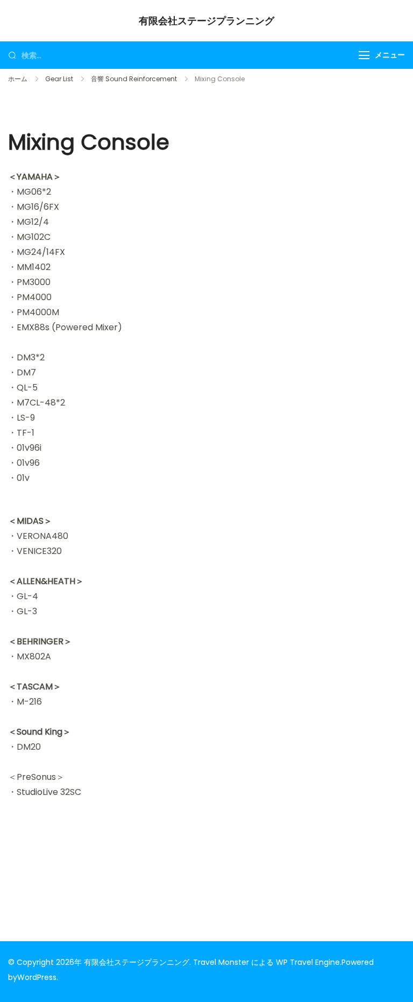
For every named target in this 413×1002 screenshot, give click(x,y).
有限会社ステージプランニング (206, 20)
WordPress (36, 977)
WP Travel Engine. (308, 962)
